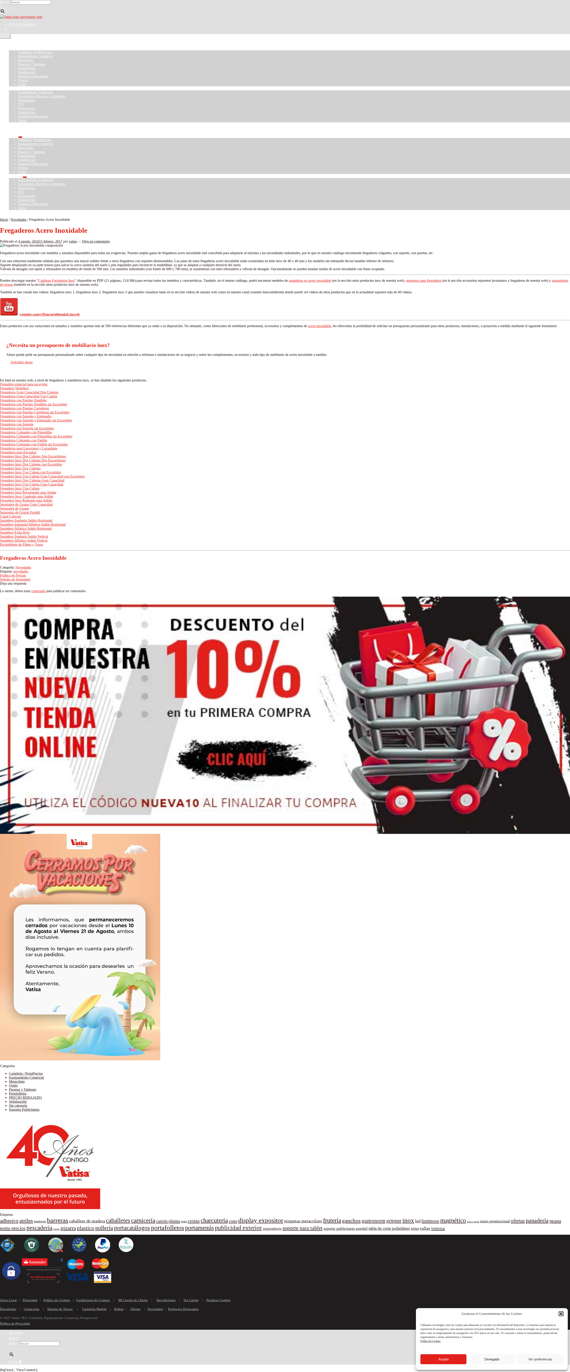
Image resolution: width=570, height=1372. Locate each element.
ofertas (518, 1221)
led (418, 1220)
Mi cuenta (16, 1332)
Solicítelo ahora (21, 362)
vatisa (73, 241)
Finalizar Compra (218, 1300)
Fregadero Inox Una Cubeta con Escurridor (30, 472)
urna (415, 1228)
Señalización (27, 72)
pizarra (68, 1228)
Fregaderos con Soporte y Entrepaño (25, 416)
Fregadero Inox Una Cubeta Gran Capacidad (31, 484)
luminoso (430, 1221)
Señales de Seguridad (15, 579)
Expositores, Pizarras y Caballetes (41, 96)
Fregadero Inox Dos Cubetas (20, 468)
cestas (194, 1221)
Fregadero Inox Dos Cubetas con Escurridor (31, 464)
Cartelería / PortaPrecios (35, 52)
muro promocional (495, 1221)
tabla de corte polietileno (389, 1228)
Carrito (15, 1362)
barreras (57, 1220)
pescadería (39, 1227)
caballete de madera (87, 1220)
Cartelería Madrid (94, 1309)
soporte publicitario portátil (346, 1228)
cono (233, 1220)
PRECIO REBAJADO (25, 1097)
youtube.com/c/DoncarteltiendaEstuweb (50, 314)
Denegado (491, 1359)
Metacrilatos (26, 100)
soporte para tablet (303, 1228)
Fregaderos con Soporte (16, 424)
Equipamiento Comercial (35, 56)
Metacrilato (26, 60)
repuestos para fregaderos (424, 280)
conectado (38, 591)
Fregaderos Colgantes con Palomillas (26, 432)
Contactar (15, 124)
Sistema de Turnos (60, 1309)
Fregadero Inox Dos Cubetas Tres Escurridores (33, 456)
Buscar (5, 2)
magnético (453, 1220)
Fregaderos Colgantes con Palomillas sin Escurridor (36, 436)
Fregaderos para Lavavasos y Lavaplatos (28, 448)
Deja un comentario (96, 241)
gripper (393, 1221)
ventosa (438, 1228)
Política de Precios (13, 575)
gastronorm (373, 1221)
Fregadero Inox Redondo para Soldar (26, 500)
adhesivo (9, 1221)
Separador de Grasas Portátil (20, 512)
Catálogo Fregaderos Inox (56, 280)
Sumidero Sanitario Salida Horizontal (26, 520)
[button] (561, 1313)
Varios (22, 120)
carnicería (143, 1220)
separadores (272, 1228)
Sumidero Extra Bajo (15, 532)
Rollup (119, 1309)
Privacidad (30, 1300)
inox (408, 1220)
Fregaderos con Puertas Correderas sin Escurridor (34, 412)
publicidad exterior (238, 1227)
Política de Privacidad (15, 1323)
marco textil (473, 1221)
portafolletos (167, 1227)
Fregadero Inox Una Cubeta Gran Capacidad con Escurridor (42, 476)
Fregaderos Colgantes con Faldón (23, 440)
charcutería (214, 1220)
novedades (20, 571)
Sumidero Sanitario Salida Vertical (24, 536)
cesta (184, 1221)
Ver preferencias (540, 1359)
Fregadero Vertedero (14, 388)
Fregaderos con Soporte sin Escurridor (27, 428)
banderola (40, 1221)
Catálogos (16, 88)
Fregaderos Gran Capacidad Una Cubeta (28, 396)
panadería (537, 1220)
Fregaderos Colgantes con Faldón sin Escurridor (34, 444)
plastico (85, 1228)
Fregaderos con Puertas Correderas (24, 408)
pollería (104, 1228)
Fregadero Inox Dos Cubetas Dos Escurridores (33, 460)
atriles (26, 1221)
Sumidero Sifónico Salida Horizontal (26, 528)
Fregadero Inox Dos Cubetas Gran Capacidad (32, 480)
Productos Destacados (183, 1309)
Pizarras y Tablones (31, 64)
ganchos (351, 1221)
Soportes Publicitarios (33, 76)
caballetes (118, 1220)
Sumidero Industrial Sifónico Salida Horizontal (33, 524)
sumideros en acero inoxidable (310, 280)
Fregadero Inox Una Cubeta (19, 488)
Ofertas (23, 80)
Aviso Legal (8, 1300)
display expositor (260, 1220)
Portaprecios (26, 108)
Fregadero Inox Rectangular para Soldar (28, 492)
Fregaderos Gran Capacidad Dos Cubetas (29, 392)
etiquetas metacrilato (303, 1220)
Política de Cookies (430, 1341)
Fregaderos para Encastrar (18, 452)
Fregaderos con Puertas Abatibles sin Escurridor (33, 404)
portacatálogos (132, 1227)
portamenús (199, 1227)
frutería (332, 1220)
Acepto (443, 1359)
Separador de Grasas (14, 508)
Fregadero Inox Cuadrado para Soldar (26, 496)
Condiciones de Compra (93, 1300)
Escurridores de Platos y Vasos (21, 544)
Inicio (13, 44)
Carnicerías (31, 1309)
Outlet (22, 84)
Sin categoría (18, 1105)
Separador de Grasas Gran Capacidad (26, 504)
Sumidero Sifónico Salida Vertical (23, 540)
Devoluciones (166, 1300)
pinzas (56, 1229)
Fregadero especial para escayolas (23, 384)
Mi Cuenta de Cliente (133, 1300)
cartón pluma (168, 1220)
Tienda (13, 48)
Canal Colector (10, 516)
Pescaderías (8, 1309)
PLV (21, 104)
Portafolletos (26, 68)
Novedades (18, 219)
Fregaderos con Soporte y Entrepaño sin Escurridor (36, 420)
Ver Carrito (191, 1300)
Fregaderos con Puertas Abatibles (23, 400)
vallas (424, 1228)
